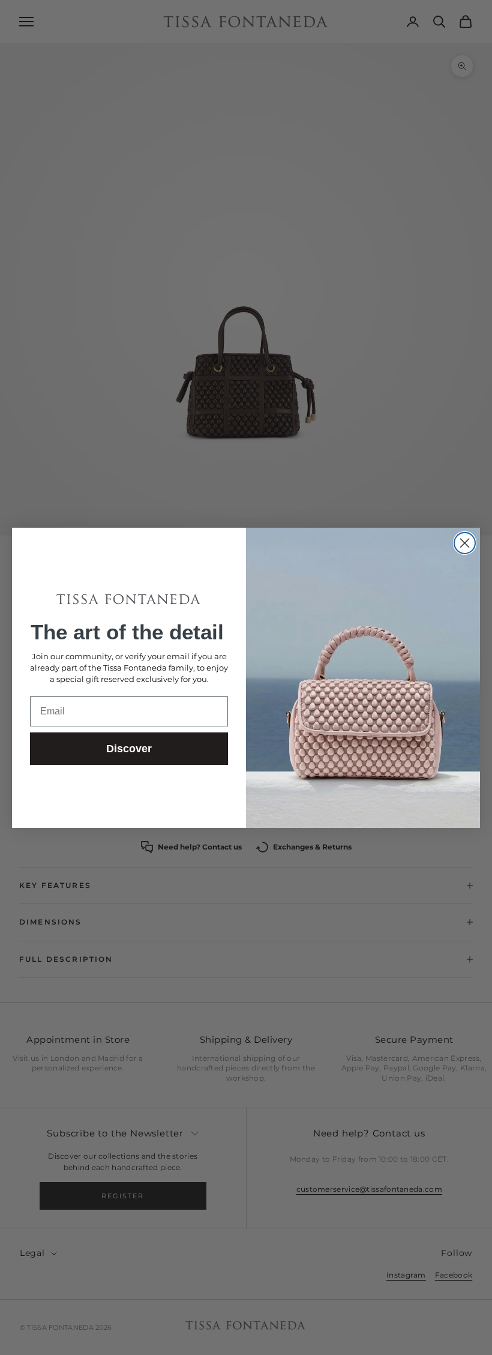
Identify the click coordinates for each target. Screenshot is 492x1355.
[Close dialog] (464, 543)
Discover (129, 749)
